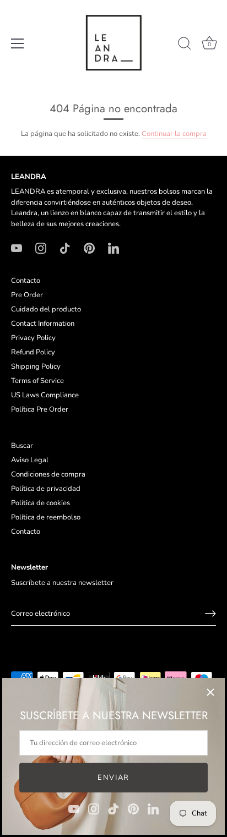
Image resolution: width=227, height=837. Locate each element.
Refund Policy (33, 352)
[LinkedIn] (153, 808)
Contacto (25, 281)
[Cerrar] (210, 692)
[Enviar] (210, 613)
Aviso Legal (29, 460)
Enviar (113, 778)
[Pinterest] (133, 808)
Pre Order (27, 295)
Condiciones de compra (48, 474)
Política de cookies (40, 503)
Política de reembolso (45, 517)
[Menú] (18, 43)
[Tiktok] (113, 808)
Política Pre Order (39, 409)
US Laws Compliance (45, 395)
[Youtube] (73, 808)
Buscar (22, 446)
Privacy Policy (33, 338)
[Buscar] (184, 45)
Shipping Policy (36, 366)
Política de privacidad (45, 489)
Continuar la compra (174, 134)
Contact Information (42, 324)
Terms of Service (37, 381)
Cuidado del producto (46, 309)
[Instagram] (93, 808)
